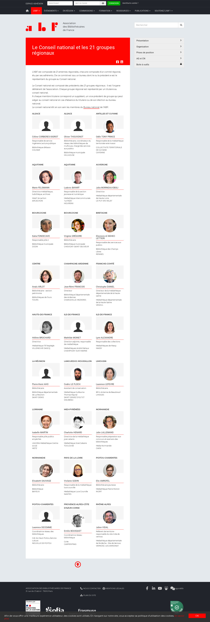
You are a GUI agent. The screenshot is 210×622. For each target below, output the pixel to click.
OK (197, 615)
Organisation (142, 46)
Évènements (50, 11)
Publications (142, 11)
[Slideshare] (166, 588)
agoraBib (179, 588)
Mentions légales (114, 588)
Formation (105, 11)
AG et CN (140, 58)
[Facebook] (147, 588)
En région (68, 11)
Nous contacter (92, 588)
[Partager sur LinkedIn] (122, 62)
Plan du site (89, 595)
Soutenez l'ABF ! (163, 11)
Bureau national (91, 107)
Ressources (122, 11)
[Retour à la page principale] (27, 10)
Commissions (86, 11)
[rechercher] (181, 25)
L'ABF (35, 11)
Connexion (114, 3)
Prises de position (145, 52)
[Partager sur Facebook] (117, 62)
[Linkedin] (153, 588)
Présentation (142, 40)
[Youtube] (160, 588)
